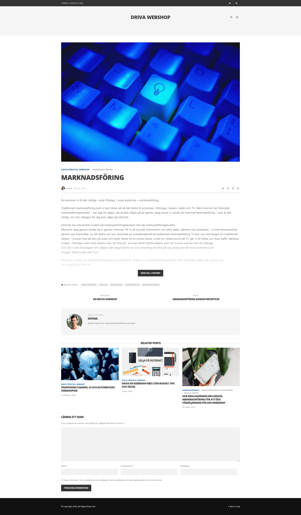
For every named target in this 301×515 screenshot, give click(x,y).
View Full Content (150, 273)
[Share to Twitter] (228, 188)
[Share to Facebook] (223, 188)
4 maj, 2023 (127, 391)
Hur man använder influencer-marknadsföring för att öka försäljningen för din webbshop (203, 399)
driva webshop (88, 284)
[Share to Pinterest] (238, 188)
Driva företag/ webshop (75, 170)
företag (103, 284)
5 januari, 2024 (68, 395)
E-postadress (127, 466)
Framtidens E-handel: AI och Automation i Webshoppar (88, 389)
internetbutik (132, 284)
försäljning (116, 284)
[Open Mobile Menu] (237, 17)
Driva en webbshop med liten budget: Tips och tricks (148, 385)
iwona (69, 188)
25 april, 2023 (188, 407)
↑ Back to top (234, 506)
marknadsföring (150, 284)
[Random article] (230, 3)
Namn (64, 466)
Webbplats (185, 466)
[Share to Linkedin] (233, 188)
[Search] (236, 3)
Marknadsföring (102, 170)
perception (124, 260)
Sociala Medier (191, 393)
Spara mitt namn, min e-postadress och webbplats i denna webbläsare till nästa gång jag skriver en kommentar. (113, 480)
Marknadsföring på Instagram (217, 390)
